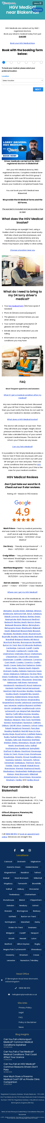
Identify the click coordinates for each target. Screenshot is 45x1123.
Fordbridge (13, 676)
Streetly (18, 757)
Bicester (17, 625)
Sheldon (7, 742)
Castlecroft (21, 651)
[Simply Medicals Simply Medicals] (9, 3)
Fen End (33, 674)
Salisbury (30, 737)
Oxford (34, 725)
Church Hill (22, 656)
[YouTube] (22, 850)
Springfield (34, 748)
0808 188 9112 (11, 834)
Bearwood (26, 619)
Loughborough (28, 708)
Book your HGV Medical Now (22, 43)
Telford (36, 760)
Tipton (37, 762)
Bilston (25, 625)
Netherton (27, 717)
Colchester (27, 659)
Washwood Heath (32, 768)
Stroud (26, 757)
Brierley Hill (28, 639)
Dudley (15, 671)
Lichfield (37, 705)
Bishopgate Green (13, 628)
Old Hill (12, 725)
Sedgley (8, 739)
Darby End (21, 665)
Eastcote (31, 671)
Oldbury (5, 725)
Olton (18, 725)
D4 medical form (16, 306)
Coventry (28, 662)
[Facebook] (15, 850)
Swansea (10, 760)
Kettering (10, 696)
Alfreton (37, 611)
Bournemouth (35, 633)
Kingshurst (10, 699)
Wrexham (10, 780)
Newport (17, 719)
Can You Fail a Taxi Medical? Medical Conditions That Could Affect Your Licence (20, 1054)
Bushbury (38, 645)
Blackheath (27, 628)
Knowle (18, 702)
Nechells (18, 717)
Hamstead (32, 682)
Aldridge (29, 611)
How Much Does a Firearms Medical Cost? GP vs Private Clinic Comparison (22, 1079)
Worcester (36, 777)
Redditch (17, 731)
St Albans (16, 751)
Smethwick (19, 745)
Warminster (10, 768)
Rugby (7, 737)
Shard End (26, 739)
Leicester (12, 705)
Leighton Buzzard (25, 705)
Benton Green (34, 622)
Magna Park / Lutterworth (14, 949)
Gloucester (27, 679)
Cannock (21, 648)
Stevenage (36, 751)
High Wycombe (19, 691)
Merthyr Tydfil (12, 714)
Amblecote (8, 613)
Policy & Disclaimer (27, 1022)
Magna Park (25, 711)
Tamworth (27, 760)
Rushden (21, 737)
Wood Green (25, 777)
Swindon (18, 760)
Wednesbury (9, 771)
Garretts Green (14, 679)
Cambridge (11, 648)
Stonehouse (35, 754)
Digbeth (35, 668)
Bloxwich (36, 631)
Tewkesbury (19, 762)
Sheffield (35, 739)
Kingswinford (8, 702)
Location (5, 76)
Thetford (30, 762)
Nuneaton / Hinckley (29, 960)
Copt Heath (10, 662)
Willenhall (34, 774)
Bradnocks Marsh (26, 636)
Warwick (19, 768)
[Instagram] (30, 850)
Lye (17, 711)
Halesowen (12, 682)
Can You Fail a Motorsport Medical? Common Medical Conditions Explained (18, 1042)
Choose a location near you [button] (22, 250)
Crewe (13, 665)
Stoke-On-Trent (16, 927)
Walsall (23, 765)
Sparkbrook (24, 748)
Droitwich (7, 671)
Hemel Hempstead (30, 688)
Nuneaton (27, 722)
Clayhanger (8, 659)
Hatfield (17, 688)
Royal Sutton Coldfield (25, 734)
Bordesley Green (20, 633)
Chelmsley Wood (22, 653)
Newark (36, 717)
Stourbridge (9, 757)
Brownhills (37, 642)
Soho (27, 745)
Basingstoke (10, 619)
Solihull (33, 745)
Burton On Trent (10, 645)
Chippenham (12, 656)
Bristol (36, 639)
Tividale (9, 765)
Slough (33, 742)
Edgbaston (15, 674)
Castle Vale (32, 651)
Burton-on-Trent (28, 916)
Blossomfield (26, 631)
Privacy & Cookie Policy (19, 1112)
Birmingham (34, 625)
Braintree (38, 636)
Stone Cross (23, 754)
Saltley (38, 737)
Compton (37, 659)
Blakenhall (15, 631)
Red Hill (24, 731)
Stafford (7, 751)
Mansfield (35, 711)
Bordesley (8, 633)
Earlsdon (23, 671)
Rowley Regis (8, 734)
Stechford (25, 751)
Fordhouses (24, 676)
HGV (39, 464)
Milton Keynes (24, 714)
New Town (26, 719)
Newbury (8, 719)
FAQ (21, 1017)
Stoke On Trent (10, 754)
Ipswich (36, 694)
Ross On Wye (34, 731)
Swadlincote (35, 757)
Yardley (18, 780)
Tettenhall (9, 762)
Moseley (35, 714)
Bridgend (19, 639)
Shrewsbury (23, 742)
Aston (29, 613)
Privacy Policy (25, 1007)
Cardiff (29, 648)
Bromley (16, 642)
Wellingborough (34, 771)
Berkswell (9, 625)
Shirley (15, 742)
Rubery (39, 734)
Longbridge (16, 708)
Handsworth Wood (23, 685)
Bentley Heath (20, 622)
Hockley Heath (12, 694)
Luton (38, 708)
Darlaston (30, 665)
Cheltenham (36, 653)
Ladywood (26, 702)
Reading (8, 731)
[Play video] (22, 148)
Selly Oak (17, 739)
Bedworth (9, 622)
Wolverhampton (11, 777)
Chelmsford (8, 653)
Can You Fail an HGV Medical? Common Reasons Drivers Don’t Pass (21, 1066)
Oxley (40, 725)
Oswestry (26, 725)
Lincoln (7, 708)
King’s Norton (21, 699)
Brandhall (10, 639)
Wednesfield (21, 771)
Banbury (23, 616)
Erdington (24, 674)
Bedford (35, 619)
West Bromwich (22, 774)
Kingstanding (33, 699)
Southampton (12, 748)
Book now (37, 9)
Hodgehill (23, 694)
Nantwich (9, 717)
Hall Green (22, 682)
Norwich (7, 722)
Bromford (8, 642)
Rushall (13, 737)
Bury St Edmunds (25, 645)
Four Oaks (34, 676)
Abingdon (7, 611)
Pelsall (8, 728)
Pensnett (26, 728)
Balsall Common (12, 616)
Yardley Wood (33, 780)
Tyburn (16, 765)
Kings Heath (33, 696)
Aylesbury (37, 613)
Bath (19, 619)
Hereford (7, 691)
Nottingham (17, 722)
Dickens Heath (24, 668)
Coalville (17, 659)
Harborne (37, 685)
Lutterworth (10, 711)
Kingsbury (8, 883)
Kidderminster (21, 696)
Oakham (37, 722)
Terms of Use (5, 1112)
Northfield (35, 719)
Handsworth (9, 685)
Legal (21, 1012)
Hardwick (9, 688)
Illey (30, 694)
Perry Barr (35, 728)
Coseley (20, 662)
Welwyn (10, 774)
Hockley (37, 691)
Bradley (14, 636)
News (21, 1027)
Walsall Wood (33, 765)
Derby (15, 668)
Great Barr (37, 679)
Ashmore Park (20, 613)
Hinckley (30, 691)
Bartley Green (34, 616)
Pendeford (16, 728)
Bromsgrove (26, 642)
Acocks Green (19, 611)
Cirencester (33, 656)
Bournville (6, 636)
